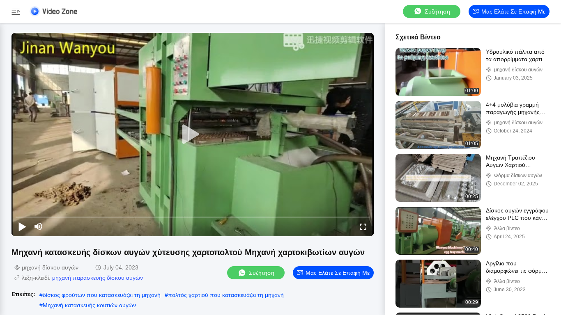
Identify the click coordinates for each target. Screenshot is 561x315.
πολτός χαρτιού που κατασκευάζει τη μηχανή (226, 295)
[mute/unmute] (38, 226)
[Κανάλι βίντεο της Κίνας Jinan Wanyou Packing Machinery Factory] (53, 11)
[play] (192, 134)
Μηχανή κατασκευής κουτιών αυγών (89, 305)
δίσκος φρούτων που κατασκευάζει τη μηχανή (102, 295)
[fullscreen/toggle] (363, 226)
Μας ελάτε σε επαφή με (513, 11)
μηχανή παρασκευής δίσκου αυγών (97, 277)
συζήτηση (437, 11)
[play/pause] (22, 226)
